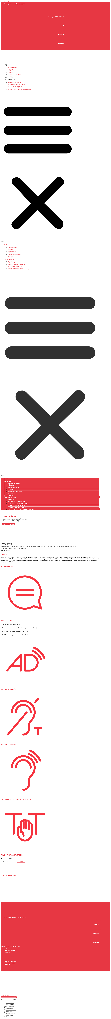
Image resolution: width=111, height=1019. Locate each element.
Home (5, 64)
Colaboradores (12, 71)
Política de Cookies (10, 950)
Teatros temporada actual (15, 88)
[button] (38, 167)
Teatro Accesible (13, 67)
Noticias (10, 72)
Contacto (10, 76)
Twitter (96, 924)
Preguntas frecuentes (14, 74)
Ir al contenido (5, 1)
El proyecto (7, 65)
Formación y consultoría (15, 86)
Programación (8, 77)
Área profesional (9, 79)
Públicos (10, 69)
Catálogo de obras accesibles (16, 84)
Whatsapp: (56, 17)
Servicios (10, 81)
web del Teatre (21, 862)
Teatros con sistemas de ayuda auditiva (19, 89)
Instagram (61, 43)
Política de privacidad (10, 949)
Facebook (61, 34)
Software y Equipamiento (15, 82)
